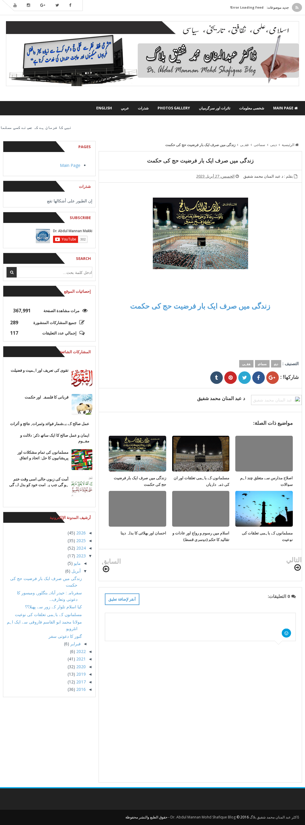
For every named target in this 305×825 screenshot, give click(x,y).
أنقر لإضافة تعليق (122, 599)
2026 (80, 533)
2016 (80, 689)
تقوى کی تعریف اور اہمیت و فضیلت (40, 370)
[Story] (69, 108)
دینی (276, 364)
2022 (80, 651)
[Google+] (42, 5)
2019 (80, 674)
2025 (80, 540)
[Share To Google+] (272, 377)
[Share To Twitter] (244, 377)
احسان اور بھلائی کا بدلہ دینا (143, 533)
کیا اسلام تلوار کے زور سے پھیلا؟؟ (53, 607)
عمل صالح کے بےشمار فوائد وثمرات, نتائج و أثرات (49, 423)
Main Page (70, 165)
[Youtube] (15, 5)
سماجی (262, 364)
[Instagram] (28, 5)
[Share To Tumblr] (216, 377)
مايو (77, 563)
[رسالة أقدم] (106, 569)
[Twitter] (57, 5)
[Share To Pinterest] (230, 377)
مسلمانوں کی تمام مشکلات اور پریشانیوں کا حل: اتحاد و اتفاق (43, 454)
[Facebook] (70, 5)
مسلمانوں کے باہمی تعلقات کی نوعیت (48, 614)
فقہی (246, 364)
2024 (80, 548)
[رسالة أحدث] (297, 567)
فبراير (75, 643)
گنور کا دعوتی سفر (65, 636)
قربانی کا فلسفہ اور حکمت (47, 397)
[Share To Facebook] (258, 377)
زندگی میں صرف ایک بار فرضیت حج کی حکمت (200, 306)
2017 (80, 682)
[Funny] (60, 108)
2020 (80, 666)
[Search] (12, 272)
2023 (80, 556)
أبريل (75, 571)
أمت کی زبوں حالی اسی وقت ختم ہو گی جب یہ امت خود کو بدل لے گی (39, 481)
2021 (80, 659)
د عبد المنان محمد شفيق (221, 398)
